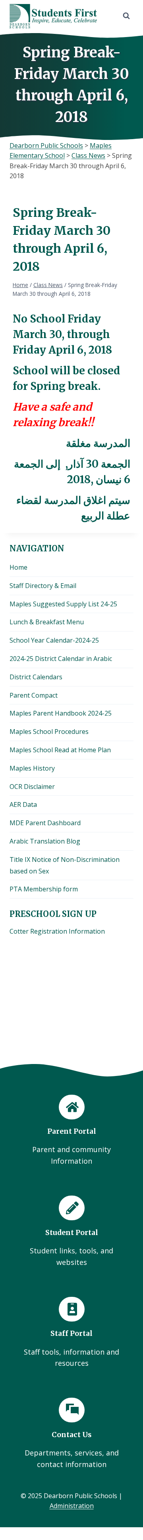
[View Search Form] (126, 16)
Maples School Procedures (49, 731)
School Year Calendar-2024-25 (54, 640)
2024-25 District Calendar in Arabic (61, 658)
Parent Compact (34, 695)
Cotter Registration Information (57, 931)
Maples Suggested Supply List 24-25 (63, 604)
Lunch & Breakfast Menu (47, 622)
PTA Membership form (44, 889)
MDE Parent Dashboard (45, 822)
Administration (72, 1505)
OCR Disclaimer (32, 786)
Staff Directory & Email (43, 585)
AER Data (23, 804)
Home (18, 567)
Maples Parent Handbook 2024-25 (61, 713)
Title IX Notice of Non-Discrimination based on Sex (65, 865)
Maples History (32, 768)
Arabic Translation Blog (45, 841)
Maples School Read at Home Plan (60, 749)
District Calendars (36, 677)
